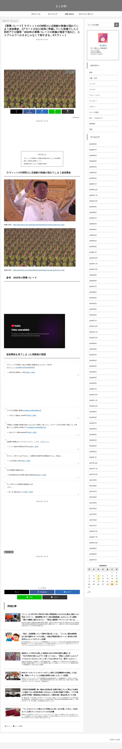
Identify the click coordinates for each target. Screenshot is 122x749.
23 (117, 581)
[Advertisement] (42, 54)
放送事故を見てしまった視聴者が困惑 (35, 164)
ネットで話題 (9, 552)
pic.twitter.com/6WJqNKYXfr (36, 427)
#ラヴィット (11, 367)
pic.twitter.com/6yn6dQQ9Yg (25, 367)
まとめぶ (103, 45)
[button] (68, 111)
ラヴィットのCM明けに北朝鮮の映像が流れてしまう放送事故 (42, 158)
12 (98, 578)
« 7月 (89, 592)
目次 (39, 154)
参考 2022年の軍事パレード (32, 161)
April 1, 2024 (30, 372)
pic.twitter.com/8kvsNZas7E (31, 410)
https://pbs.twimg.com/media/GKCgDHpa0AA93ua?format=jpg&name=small (38, 225)
